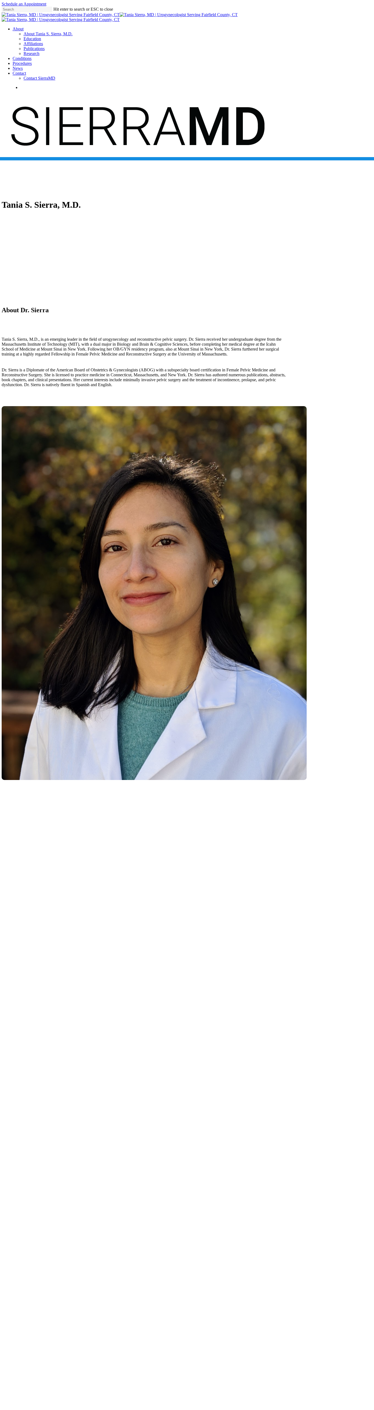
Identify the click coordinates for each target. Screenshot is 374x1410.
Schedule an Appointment (24, 4)
